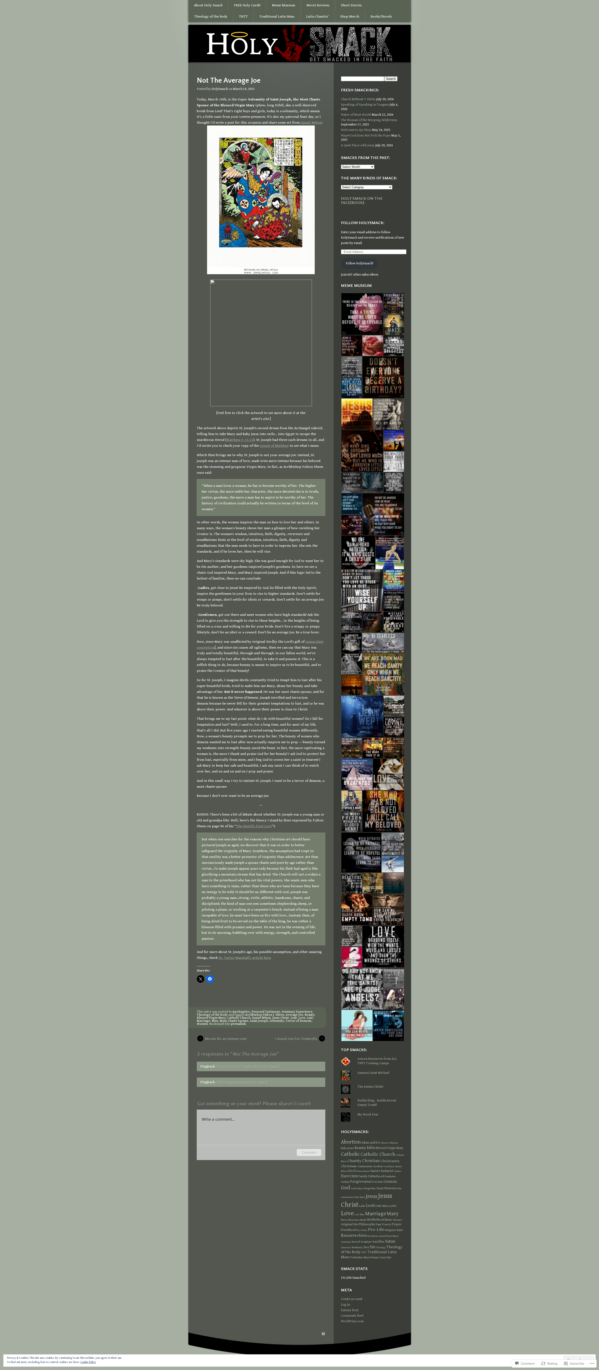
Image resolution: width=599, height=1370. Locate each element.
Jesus (371, 1196)
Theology (381, 1247)
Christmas (349, 1166)
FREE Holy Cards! (247, 5)
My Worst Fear (368, 1114)
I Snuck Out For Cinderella (296, 1039)
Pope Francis (383, 1224)
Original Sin (349, 1224)
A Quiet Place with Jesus (358, 145)
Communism (364, 1166)
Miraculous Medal (357, 1220)
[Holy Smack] (299, 44)
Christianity (390, 1161)
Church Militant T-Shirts (358, 99)
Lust (310, 1018)
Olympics (397, 1220)
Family (363, 1176)
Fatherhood (376, 1176)
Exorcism (349, 1176)
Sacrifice (378, 1242)
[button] (362, 314)
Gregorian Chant (373, 1188)
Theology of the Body (210, 16)
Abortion (351, 1142)
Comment (309, 1152)
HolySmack (220, 89)
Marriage (203, 1021)
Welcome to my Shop (356, 130)
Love (302, 1018)
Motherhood (375, 1220)
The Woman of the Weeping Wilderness (369, 120)
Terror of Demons (298, 1021)
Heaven (390, 1188)
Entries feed (349, 1310)
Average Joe (294, 1015)
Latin (362, 1206)
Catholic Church (238, 1018)
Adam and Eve (371, 1143)
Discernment (363, 1171)
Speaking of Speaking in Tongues (365, 105)
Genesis (390, 1181)
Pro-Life (376, 1229)
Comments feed (352, 1316)
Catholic (350, 1154)
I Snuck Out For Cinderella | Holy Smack (247, 1066)
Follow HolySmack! (359, 263)
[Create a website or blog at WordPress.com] (323, 1334)
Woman (374, 1257)
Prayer (397, 1224)
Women (202, 1024)
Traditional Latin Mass (277, 16)
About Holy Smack (208, 5)
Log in (345, 1305)
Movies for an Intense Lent (226, 1039)
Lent (294, 1018)
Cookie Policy (88, 1362)
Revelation (372, 1236)
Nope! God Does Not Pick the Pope (366, 135)
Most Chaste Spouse (234, 1021)
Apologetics (241, 1012)
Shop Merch (349, 16)
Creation (378, 1166)
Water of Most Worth (356, 115)
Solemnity (277, 1021)
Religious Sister (394, 1230)
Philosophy (366, 1224)
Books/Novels (381, 16)
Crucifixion (389, 1166)
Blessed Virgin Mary (211, 1018)
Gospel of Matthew (274, 445)
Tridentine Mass (359, 1257)
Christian (371, 1160)
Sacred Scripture (361, 1241)
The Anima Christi (370, 1087)
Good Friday (356, 1188)
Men (215, 1021)
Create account (351, 1299)
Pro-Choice (362, 1230)
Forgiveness (360, 1181)
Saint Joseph (259, 1021)
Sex (366, 1247)
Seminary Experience (297, 1012)
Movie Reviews (318, 5)
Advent (384, 1142)
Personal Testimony (266, 1012)
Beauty (309, 1015)
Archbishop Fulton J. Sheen (264, 1015)
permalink (238, 1024)
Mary (392, 1214)
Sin (372, 1246)
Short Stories (351, 5)
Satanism (346, 1247)
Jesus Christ (280, 1018)
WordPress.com (352, 1321)
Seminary (357, 1247)
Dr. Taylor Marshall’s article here (245, 958)
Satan (390, 1241)
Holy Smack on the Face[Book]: (362, 200)
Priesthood (348, 1230)
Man (362, 1214)
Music (388, 1219)
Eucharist (387, 1171)
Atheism (393, 1142)
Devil (352, 1171)
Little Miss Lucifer (386, 1206)
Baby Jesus (347, 1148)
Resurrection (354, 1235)
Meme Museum (283, 5)
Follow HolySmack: (362, 223)
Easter (375, 1171)
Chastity (354, 1161)
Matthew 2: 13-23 (239, 440)
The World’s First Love (254, 826)
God (345, 1188)
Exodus (397, 1171)
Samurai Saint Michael (373, 1073)
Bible (371, 1147)
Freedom (377, 1181)
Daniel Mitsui (311, 122)
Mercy (344, 1220)
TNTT (243, 16)
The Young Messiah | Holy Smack (241, 1082)
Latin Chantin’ (317, 16)
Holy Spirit (359, 1197)
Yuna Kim (385, 1257)
